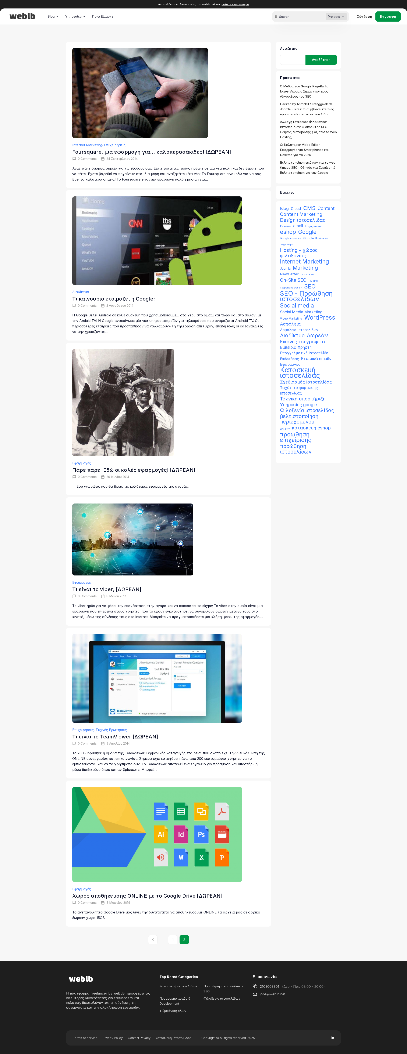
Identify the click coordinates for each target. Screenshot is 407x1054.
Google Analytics (290, 238)
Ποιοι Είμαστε (102, 16)
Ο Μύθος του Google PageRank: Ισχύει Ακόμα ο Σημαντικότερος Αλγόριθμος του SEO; (304, 91)
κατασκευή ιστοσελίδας (173, 1038)
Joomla (285, 268)
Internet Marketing (87, 145)
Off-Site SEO (308, 274)
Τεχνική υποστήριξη (303, 398)
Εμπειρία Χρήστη (296, 347)
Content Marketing (301, 214)
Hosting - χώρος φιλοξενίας (299, 252)
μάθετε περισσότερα (235, 4)
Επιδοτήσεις (289, 359)
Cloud (296, 208)
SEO (310, 286)
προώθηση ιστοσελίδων (295, 448)
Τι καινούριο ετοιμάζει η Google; (113, 299)
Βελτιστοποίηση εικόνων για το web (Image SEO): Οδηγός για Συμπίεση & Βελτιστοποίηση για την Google (308, 167)
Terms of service (85, 1038)
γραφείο (285, 428)
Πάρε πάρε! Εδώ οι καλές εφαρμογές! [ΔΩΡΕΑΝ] (134, 470)
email (298, 225)
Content (326, 208)
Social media (297, 305)
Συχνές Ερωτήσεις (111, 730)
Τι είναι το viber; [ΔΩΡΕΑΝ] (107, 589)
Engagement (313, 226)
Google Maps (286, 244)
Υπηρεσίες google (298, 404)
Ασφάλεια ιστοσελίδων (299, 330)
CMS (309, 208)
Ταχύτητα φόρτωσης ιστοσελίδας (299, 390)
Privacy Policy (113, 1038)
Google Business (315, 238)
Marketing (305, 267)
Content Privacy (139, 1038)
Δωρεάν (317, 335)
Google (307, 232)
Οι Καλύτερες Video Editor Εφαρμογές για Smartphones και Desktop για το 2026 (304, 150)
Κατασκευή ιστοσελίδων (178, 986)
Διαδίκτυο (80, 292)
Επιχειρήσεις (114, 145)
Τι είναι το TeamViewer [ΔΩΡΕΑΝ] (115, 737)
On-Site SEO (293, 280)
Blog (51, 16)
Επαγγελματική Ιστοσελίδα (304, 353)
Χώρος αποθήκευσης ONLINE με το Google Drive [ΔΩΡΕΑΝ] (147, 896)
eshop (288, 232)
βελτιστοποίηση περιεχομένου (299, 419)
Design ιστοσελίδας (303, 220)
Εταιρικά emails (316, 358)
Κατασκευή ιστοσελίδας (300, 372)
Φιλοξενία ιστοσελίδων (222, 998)
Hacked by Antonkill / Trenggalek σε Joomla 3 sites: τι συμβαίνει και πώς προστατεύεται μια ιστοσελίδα (307, 109)
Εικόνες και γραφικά (302, 341)
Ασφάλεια (290, 324)
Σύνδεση (364, 16)
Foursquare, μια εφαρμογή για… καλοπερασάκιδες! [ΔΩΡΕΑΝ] (151, 152)
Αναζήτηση (290, 48)
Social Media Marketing (301, 311)
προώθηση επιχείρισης (295, 437)
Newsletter (289, 274)
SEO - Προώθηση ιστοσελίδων (306, 296)
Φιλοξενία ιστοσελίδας (307, 410)
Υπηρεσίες (73, 16)
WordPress (319, 317)
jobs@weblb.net (272, 994)
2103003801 (269, 986)
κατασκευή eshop (311, 427)
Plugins (313, 280)
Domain (285, 226)
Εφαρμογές (81, 463)
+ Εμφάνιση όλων (172, 1011)
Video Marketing (291, 318)
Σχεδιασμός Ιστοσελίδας (306, 382)
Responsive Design (291, 287)
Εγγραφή (388, 16)
